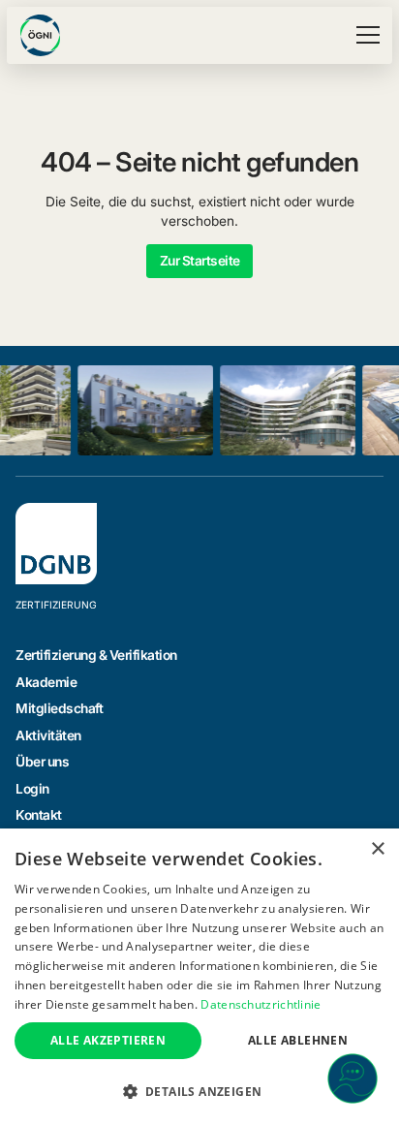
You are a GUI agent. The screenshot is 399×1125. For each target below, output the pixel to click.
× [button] (377, 849)
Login (32, 789)
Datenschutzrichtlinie (260, 1004)
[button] (364, 35)
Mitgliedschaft (59, 708)
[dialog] (199, 976)
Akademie (46, 682)
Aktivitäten (48, 735)
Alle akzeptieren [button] (108, 1040)
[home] (40, 35)
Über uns (42, 761)
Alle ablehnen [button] (298, 1040)
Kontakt (38, 815)
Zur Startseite (200, 260)
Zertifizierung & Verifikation (96, 655)
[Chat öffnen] (353, 1078)
